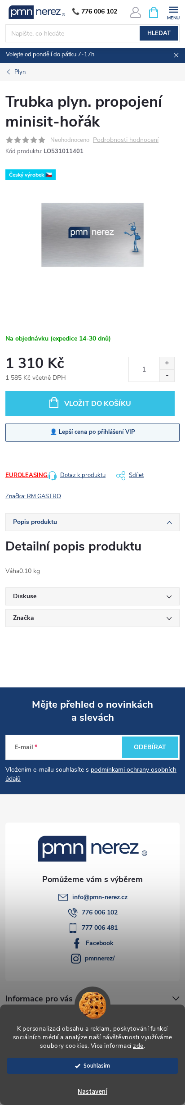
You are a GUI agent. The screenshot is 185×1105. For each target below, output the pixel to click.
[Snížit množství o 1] (166, 375)
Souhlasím (97, 1065)
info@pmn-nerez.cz (100, 897)
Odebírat (150, 747)
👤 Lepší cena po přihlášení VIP (92, 432)
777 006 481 (100, 927)
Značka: (33, 496)
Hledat (159, 33)
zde (138, 1045)
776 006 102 (100, 912)
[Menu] (173, 12)
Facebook (100, 943)
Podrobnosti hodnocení (126, 140)
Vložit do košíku (97, 404)
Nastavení (92, 1091)
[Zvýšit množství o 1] (166, 363)
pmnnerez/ (100, 958)
